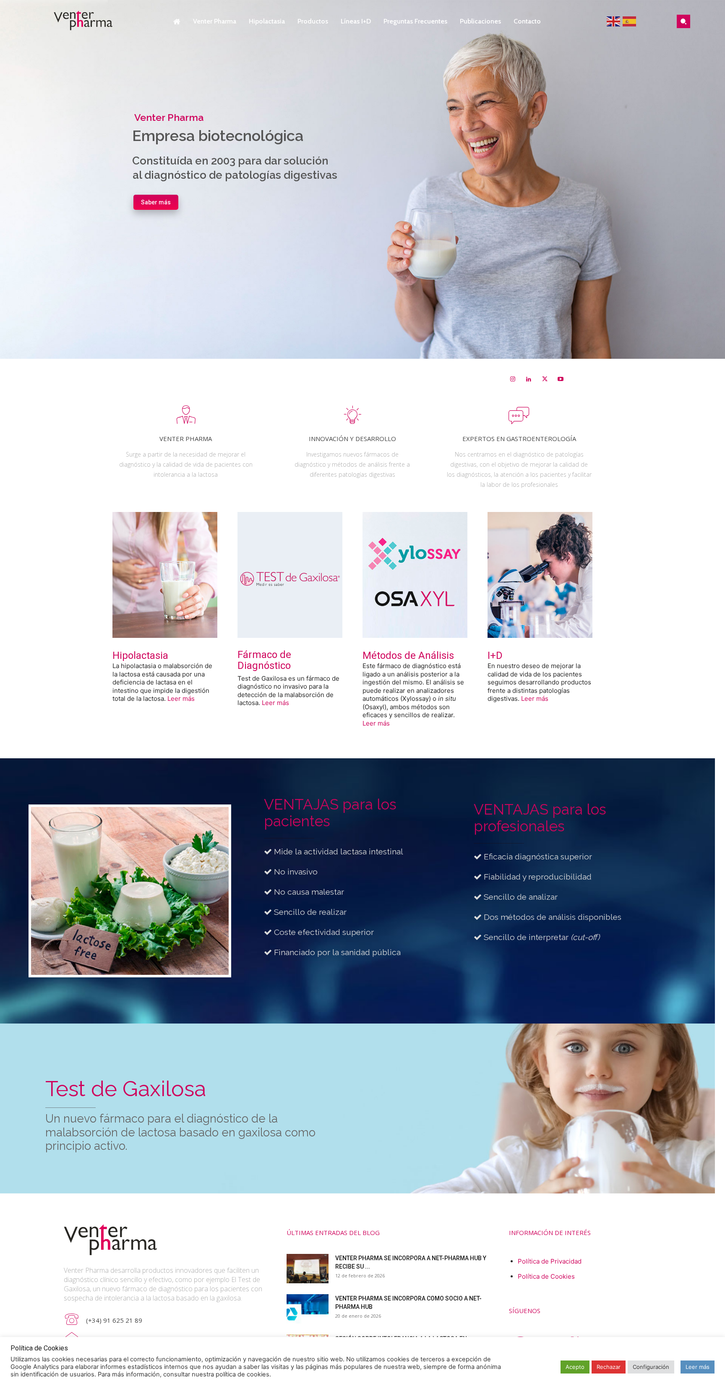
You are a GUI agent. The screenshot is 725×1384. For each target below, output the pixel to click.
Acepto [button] (575, 1366)
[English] (615, 20)
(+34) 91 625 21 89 (114, 1320)
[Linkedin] (529, 379)
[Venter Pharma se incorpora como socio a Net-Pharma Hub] (308, 1309)
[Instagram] (513, 379)
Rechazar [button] (609, 1366)
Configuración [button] (651, 1366)
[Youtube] (560, 379)
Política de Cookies (546, 1276)
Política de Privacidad (550, 1261)
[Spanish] (630, 20)
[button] (683, 21)
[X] (544, 379)
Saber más (156, 202)
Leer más (181, 698)
